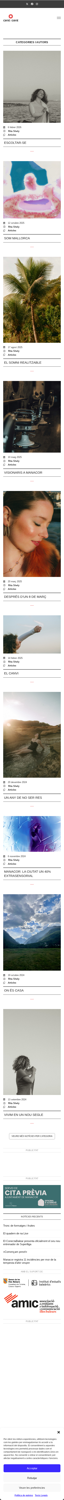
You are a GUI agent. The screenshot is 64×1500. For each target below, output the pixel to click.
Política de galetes (24, 1495)
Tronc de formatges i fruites (19, 1225)
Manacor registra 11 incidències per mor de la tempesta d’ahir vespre (29, 1261)
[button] (58, 1432)
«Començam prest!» (15, 1251)
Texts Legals (41, 1495)
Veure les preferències (32, 1487)
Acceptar (32, 1468)
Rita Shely (13, 131)
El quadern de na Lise (15, 1233)
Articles (12, 135)
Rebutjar (32, 1477)
